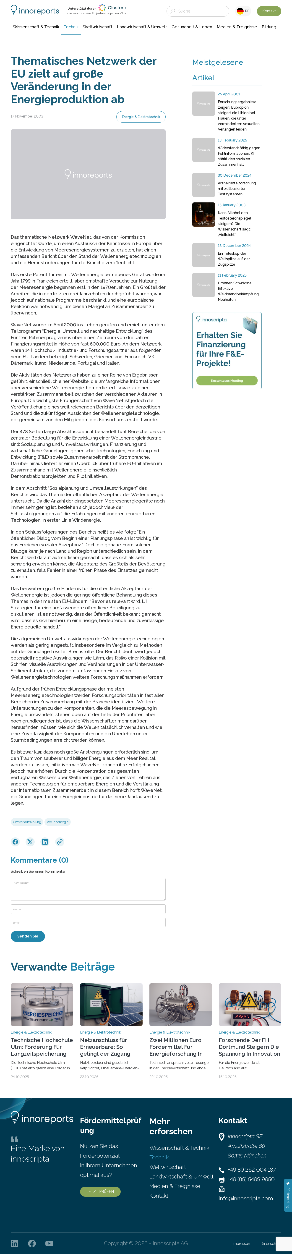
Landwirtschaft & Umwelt (181, 1176)
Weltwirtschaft (167, 1167)
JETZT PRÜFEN (100, 1191)
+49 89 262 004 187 (252, 1169)
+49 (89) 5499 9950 (251, 1179)
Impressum (242, 1243)
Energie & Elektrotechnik (141, 117)
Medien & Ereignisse (174, 1186)
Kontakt (269, 11)
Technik (159, 1157)
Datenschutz (271, 1243)
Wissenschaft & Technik (179, 1147)
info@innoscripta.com (246, 1198)
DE (246, 11)
